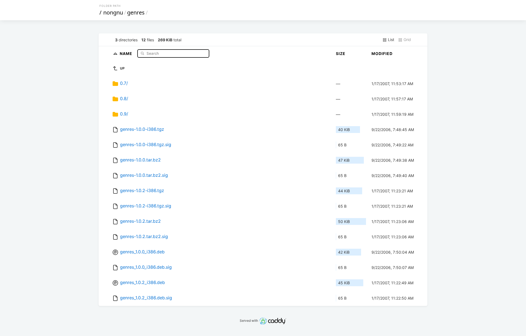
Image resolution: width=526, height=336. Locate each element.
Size (340, 53)
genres (136, 12)
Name (126, 53)
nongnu (113, 12)
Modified (382, 53)
